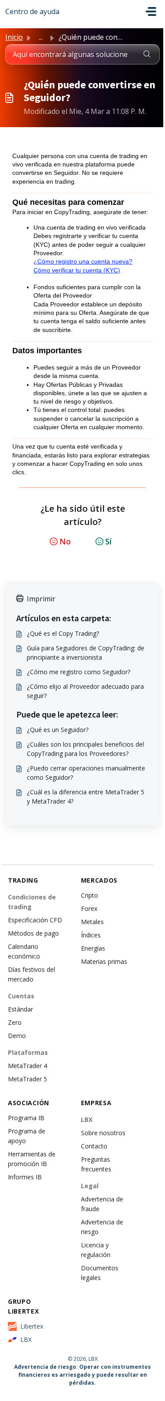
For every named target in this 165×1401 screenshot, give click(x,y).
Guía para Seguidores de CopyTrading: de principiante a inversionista (85, 652)
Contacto (94, 1146)
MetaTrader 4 (27, 1065)
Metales (92, 922)
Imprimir (41, 599)
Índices (91, 935)
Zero (15, 1022)
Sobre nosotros (103, 1133)
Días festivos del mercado (31, 974)
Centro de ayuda (32, 11)
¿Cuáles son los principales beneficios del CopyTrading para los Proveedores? (85, 749)
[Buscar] (147, 54)
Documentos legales (99, 1273)
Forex (89, 908)
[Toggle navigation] (151, 11)
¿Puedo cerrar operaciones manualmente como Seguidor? (86, 773)
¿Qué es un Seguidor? (57, 729)
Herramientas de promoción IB (31, 1159)
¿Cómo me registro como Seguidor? (78, 672)
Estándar (20, 1009)
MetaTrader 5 (27, 1079)
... (41, 37)
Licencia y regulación (95, 1250)
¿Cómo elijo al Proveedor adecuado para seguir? (85, 691)
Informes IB (25, 1177)
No (65, 541)
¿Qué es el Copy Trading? (63, 633)
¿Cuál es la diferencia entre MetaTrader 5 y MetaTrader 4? (85, 796)
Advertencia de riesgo (102, 1227)
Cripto (89, 895)
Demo (17, 1035)
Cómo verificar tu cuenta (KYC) (76, 270)
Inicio (14, 37)
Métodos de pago (33, 933)
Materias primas (104, 961)
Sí (108, 541)
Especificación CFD (35, 920)
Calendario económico (24, 951)
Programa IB (26, 1118)
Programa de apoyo (26, 1136)
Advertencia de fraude (102, 1204)
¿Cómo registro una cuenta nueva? (82, 261)
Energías (93, 948)
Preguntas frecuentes (96, 1164)
